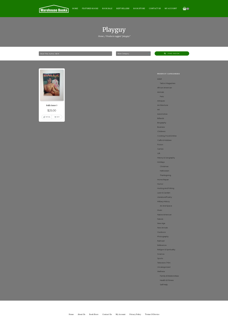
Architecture (162, 105)
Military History (163, 201)
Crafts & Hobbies (164, 140)
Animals (160, 92)
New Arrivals (162, 228)
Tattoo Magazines (167, 83)
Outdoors (161, 232)
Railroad (160, 241)
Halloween (164, 171)
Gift (158, 153)
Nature (160, 219)
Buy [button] (58, 117)
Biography (161, 123)
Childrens (161, 131)
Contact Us (155, 8)
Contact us (107, 314)
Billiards (160, 118)
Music (159, 210)
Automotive (162, 114)
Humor (160, 184)
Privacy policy (135, 314)
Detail (48, 117)
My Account (171, 8)
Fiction (160, 144)
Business (161, 127)
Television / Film (163, 263)
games (160, 149)
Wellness (161, 271)
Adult (159, 79)
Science (160, 254)
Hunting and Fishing (165, 188)
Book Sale (107, 8)
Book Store (139, 8)
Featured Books (90, 8)
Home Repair (163, 179)
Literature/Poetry (164, 197)
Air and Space (166, 206)
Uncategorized (163, 267)
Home (75, 8)
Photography (162, 236)
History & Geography (166, 158)
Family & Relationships (169, 276)
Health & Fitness (167, 280)
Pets (162, 96)
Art (158, 109)
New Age (161, 223)
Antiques (161, 101)
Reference (162, 245)
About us (81, 314)
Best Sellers (122, 8)
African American (164, 88)
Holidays (161, 162)
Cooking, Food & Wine (167, 136)
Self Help (164, 284)
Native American (164, 215)
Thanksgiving (165, 175)
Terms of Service (152, 314)
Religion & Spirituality (166, 249)
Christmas (164, 166)
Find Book (173, 53)
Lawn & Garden (163, 193)
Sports (160, 258)
